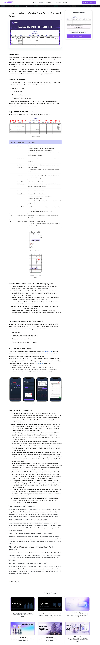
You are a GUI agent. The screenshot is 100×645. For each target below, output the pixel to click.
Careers (65, 2)
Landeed (40, 363)
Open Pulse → (96, 5)
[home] (8, 2)
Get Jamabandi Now (78, 36)
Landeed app (48, 351)
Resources (58, 2)
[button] (35, 2)
